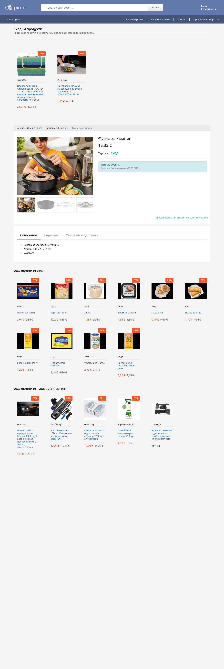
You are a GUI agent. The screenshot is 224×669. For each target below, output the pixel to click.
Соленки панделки (27, 363)
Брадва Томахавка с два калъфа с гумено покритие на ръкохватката (162, 434)
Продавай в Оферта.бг (206, 19)
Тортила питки (59, 312)
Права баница (193, 312)
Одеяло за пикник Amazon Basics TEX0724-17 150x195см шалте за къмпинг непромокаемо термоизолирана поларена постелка (30, 93)
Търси (155, 7)
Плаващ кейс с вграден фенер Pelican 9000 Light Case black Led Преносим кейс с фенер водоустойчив (27, 439)
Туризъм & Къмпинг (56, 128)
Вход (204, 6)
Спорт (39, 128)
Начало (20, 128)
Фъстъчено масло (94, 363)
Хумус (87, 312)
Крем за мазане (127, 312)
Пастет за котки (26, 312)
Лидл (30, 128)
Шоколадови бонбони (58, 364)
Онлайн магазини (160, 19)
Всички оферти (134, 19)
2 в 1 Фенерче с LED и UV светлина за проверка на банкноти (61, 434)
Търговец (51, 235)
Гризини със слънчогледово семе (126, 366)
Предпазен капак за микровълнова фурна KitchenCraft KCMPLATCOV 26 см (69, 90)
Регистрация (208, 9)
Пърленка (157, 312)
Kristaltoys (156, 424)
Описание (28, 235)
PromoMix (21, 80)
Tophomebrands (125, 424)
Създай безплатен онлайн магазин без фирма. (182, 217)
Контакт (181, 19)
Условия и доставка (82, 235)
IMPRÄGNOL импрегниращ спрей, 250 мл (126, 433)
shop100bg (56, 424)
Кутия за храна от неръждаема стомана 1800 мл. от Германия (94, 434)
